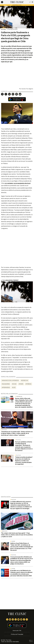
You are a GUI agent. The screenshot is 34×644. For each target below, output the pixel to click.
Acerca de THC (17, 630)
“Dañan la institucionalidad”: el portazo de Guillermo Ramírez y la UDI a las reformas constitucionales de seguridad (24, 460)
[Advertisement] (17, 248)
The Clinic (8, 640)
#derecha (24, 380)
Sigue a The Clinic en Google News (17, 99)
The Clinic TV (18, 619)
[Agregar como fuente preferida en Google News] (17, 625)
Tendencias (19, 396)
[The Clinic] (3, 2)
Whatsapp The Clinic (16, 619)
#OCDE (14, 384)
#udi (13, 387)
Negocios (4, 531)
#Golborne (6, 384)
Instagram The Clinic (13, 619)
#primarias (6, 387)
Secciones (32, 2)
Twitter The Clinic (7, 619)
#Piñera (28, 384)
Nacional (3, 29)
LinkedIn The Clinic (21, 619)
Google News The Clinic (27, 619)
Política (4, 429)
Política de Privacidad (17, 634)
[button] (2, 94)
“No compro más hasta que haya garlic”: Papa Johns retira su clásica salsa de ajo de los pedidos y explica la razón (17, 534)
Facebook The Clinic (10, 619)
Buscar (30, 2)
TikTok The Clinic (24, 619)
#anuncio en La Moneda (10, 380)
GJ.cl (31, 641)
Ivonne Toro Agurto (27, 89)
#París (21, 384)
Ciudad (13, 541)
